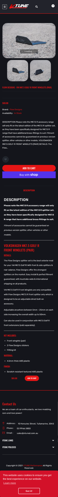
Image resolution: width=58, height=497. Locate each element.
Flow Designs (16, 109)
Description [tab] (29, 190)
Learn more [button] (9, 483)
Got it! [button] (29, 491)
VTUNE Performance (32, 465)
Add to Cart (29, 168)
